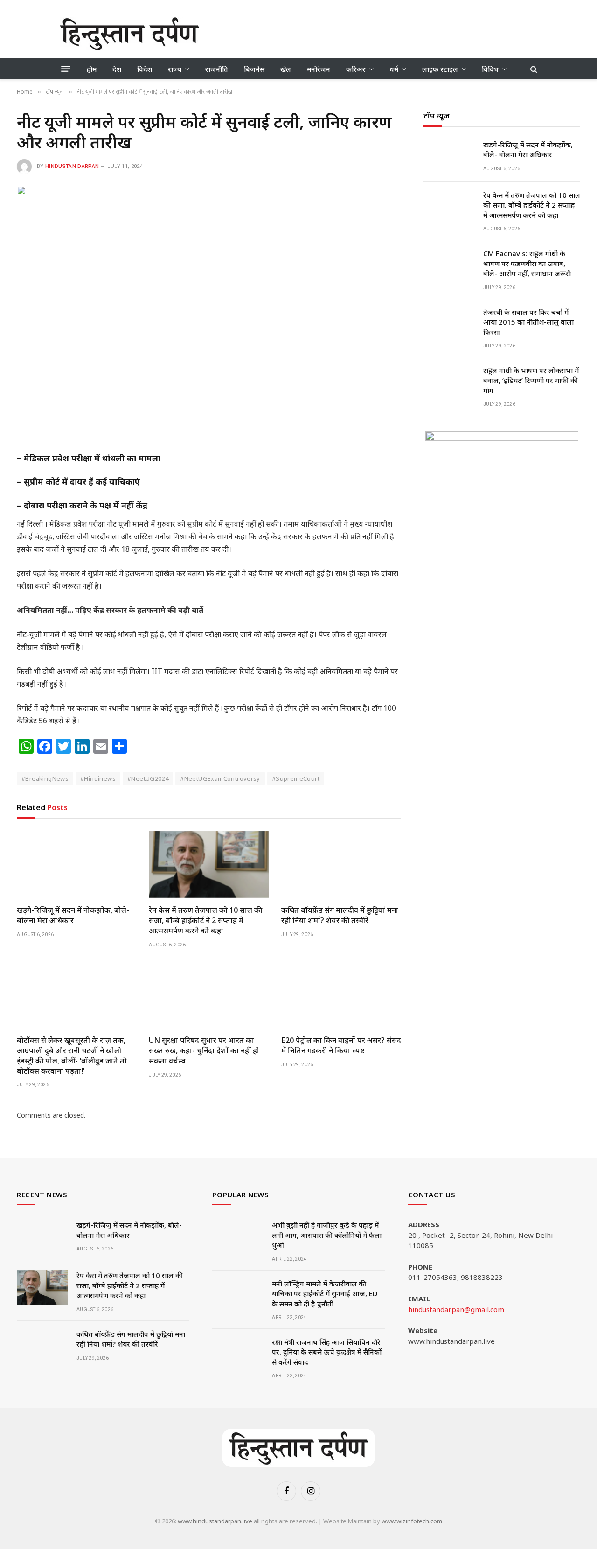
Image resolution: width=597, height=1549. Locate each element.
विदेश (144, 69)
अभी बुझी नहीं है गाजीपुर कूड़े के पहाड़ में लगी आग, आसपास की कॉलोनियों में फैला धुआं (327, 1235)
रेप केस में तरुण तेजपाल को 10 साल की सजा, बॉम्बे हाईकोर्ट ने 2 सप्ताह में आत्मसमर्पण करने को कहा (205, 920)
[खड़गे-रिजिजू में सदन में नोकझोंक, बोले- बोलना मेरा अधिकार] (77, 864)
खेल (285, 69)
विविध (490, 69)
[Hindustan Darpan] (130, 34)
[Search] (532, 68)
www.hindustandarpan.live (215, 1521)
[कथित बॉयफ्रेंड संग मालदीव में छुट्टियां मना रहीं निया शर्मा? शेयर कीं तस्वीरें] (341, 864)
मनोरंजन (318, 69)
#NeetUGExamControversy (220, 778)
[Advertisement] (367, 33)
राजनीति (216, 69)
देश (116, 69)
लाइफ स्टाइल (440, 69)
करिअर (356, 69)
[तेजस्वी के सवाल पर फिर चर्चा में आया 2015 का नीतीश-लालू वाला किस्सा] (449, 324)
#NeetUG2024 (147, 778)
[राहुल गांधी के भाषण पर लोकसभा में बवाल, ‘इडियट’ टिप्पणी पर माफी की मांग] (449, 383)
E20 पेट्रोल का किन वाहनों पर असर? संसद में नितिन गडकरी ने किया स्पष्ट (341, 1045)
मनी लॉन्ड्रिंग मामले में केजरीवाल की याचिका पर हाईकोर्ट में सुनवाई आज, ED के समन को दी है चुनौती (325, 1293)
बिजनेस (254, 69)
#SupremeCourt (295, 778)
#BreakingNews (45, 778)
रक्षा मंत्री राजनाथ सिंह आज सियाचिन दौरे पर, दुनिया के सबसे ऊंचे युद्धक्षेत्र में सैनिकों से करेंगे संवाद (327, 1352)
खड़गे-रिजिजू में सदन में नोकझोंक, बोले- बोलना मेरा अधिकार (73, 915)
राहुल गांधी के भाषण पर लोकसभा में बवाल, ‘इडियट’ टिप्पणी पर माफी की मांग (531, 381)
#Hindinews (98, 778)
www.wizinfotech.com (412, 1521)
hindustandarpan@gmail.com (456, 1309)
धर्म (393, 69)
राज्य (174, 69)
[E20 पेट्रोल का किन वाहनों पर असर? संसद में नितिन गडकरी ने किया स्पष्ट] (341, 994)
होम (92, 69)
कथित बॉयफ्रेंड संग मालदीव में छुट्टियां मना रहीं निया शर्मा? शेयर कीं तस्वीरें (339, 915)
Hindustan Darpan (72, 166)
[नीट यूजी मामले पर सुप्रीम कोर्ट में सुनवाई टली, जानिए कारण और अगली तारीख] (209, 311)
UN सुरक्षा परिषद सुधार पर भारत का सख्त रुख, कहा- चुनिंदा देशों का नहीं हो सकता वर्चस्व (204, 1050)
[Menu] (65, 69)
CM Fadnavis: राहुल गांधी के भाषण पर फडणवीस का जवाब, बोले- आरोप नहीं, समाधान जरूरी (527, 263)
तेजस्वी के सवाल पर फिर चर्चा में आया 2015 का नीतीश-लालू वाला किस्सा (528, 322)
